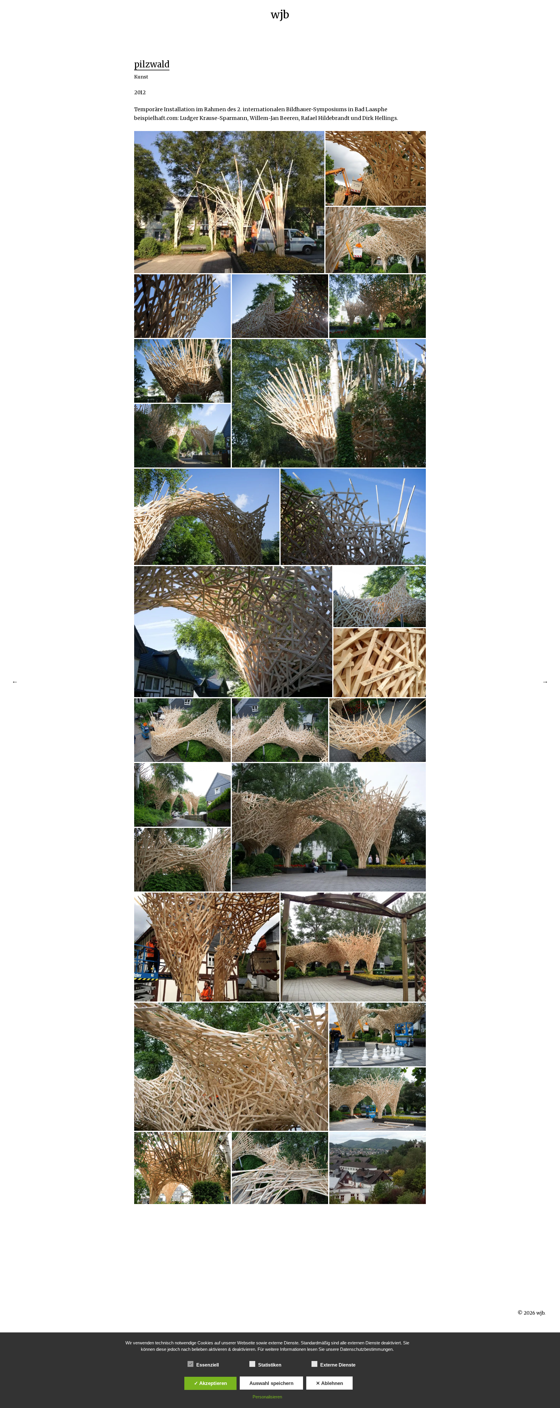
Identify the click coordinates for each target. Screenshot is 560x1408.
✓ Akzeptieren (210, 1383)
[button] (229, 202)
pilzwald (151, 64)
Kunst (141, 77)
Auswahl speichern (271, 1383)
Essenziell (207, 1364)
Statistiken (269, 1364)
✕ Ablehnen (329, 1383)
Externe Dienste (338, 1364)
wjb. (540, 1313)
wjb (280, 14)
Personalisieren (267, 1396)
